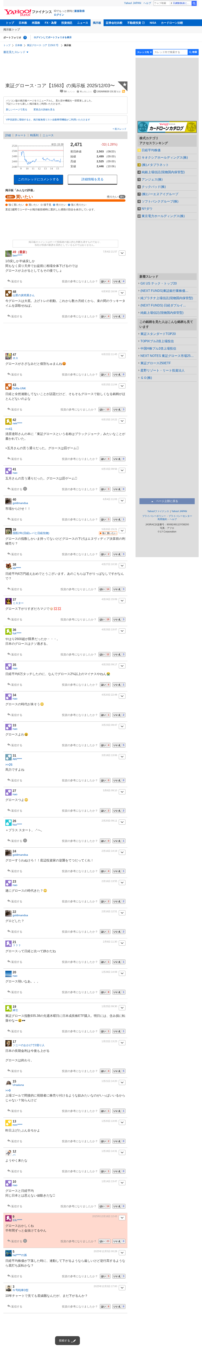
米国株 (36, 22)
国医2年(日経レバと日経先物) (31, 533)
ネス (15, 358)
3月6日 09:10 (110, 790)
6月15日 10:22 (109, 419)
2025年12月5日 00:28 (105, 1251)
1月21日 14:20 (109, 1081)
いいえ (119, 281)
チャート (20, 135)
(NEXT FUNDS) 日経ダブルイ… (163, 305)
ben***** (17, 255)
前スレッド (120, 129)
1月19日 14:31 (109, 1151)
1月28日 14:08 (109, 972)
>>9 (8, 1090)
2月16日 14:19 (109, 851)
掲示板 (97, 22)
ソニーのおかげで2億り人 (29, 1045)
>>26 (8, 764)
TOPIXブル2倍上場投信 (157, 341)
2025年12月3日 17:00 (105, 1286)
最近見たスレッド (14, 52)
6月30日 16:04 (109, 291)
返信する (16, 281)
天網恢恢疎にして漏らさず (182, 3)
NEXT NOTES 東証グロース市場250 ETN (168, 355)
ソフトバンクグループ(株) (160, 201)
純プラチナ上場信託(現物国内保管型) (166, 298)
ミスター (18, 603)
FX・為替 (51, 22)
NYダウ (147, 208)
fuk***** (17, 633)
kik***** (17, 568)
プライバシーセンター (180, 516)
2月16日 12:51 (109, 911)
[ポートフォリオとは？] (25, 37)
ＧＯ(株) (146, 377)
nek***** (17, 423)
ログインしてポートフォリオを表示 (53, 37)
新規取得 (79, 10)
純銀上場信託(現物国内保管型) (163, 172)
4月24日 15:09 (109, 599)
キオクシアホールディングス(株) (165, 157)
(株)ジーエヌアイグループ (160, 194)
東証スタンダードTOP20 (158, 334)
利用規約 (162, 519)
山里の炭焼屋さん (24, 295)
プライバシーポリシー (154, 516)
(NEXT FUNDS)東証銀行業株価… (164, 290)
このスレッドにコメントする (38, 179)
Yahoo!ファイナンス (158, 511)
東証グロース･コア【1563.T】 (43, 45)
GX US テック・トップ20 (158, 283)
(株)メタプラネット (155, 164)
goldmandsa (20, 503)
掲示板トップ (11, 29)
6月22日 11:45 (109, 354)
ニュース (82, 22)
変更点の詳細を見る (44, 109)
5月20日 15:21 (109, 529)
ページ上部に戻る (167, 501)
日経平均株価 (151, 150)
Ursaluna (18, 1084)
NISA (153, 22)
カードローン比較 (172, 22)
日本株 (23, 22)
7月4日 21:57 (110, 251)
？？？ (17, 945)
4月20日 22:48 (109, 694)
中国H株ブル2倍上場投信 (158, 348)
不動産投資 (134, 22)
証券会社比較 (114, 22)
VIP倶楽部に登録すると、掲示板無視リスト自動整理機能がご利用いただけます (48, 119)
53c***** (17, 1220)
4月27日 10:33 (109, 564)
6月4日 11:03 (110, 499)
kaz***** (17, 824)
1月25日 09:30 (109, 1006)
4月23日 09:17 (109, 664)
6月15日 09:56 (109, 469)
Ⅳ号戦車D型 (20, 1290)
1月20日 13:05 (109, 1121)
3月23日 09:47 (109, 725)
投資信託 (66, 22)
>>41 (8, 429)
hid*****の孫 (20, 1255)
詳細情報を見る (92, 179)
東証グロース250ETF (155, 363)
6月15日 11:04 (109, 384)
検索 (194, 3)
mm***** (17, 1124)
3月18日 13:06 (109, 755)
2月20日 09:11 (109, 820)
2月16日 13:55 (109, 881)
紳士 (15, 1010)
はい (105, 281)
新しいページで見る (16, 109)
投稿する (64, 1340)
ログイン (59, 14)
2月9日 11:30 (110, 941)
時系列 (34, 135)
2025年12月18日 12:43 (104, 1216)
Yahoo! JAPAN (132, 3)
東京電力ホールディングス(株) (163, 216)
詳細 (8, 135)
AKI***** (17, 759)
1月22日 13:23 (109, 1041)
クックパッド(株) (154, 186)
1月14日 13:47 (109, 1181)
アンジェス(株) (152, 179)
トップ (10, 22)
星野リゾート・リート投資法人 (162, 370)
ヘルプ (147, 3)
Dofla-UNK (19, 388)
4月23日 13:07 (109, 629)
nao (15, 472)
